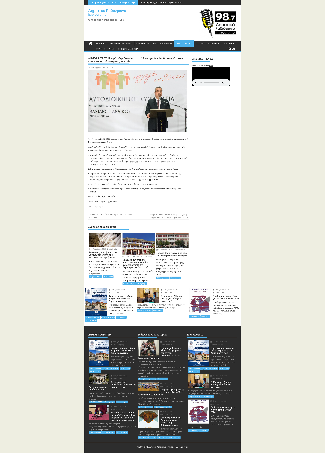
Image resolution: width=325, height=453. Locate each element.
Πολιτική (200, 44)
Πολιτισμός (228, 44)
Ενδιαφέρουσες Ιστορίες (147, 379)
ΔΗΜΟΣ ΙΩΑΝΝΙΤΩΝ (92, 317)
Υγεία (111, 49)
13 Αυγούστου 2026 (222, 290)
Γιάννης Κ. (112, 67)
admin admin (113, 249)
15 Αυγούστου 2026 (170, 290)
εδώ (211, 65)
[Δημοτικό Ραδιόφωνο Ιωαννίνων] (90, 43)
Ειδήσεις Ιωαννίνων (162, 44)
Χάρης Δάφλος (115, 293)
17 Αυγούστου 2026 (118, 290)
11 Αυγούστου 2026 (98, 249)
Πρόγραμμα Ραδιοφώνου (121, 44)
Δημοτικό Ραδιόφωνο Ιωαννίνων (107, 12)
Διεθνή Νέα (213, 44)
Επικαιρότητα (142, 44)
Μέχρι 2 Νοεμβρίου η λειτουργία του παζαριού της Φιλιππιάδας (111, 215)
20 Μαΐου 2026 (167, 411)
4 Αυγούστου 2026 (165, 250)
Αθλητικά (100, 49)
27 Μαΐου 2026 (167, 383)
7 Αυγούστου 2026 (120, 376)
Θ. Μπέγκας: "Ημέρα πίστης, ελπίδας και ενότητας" (163, 2)
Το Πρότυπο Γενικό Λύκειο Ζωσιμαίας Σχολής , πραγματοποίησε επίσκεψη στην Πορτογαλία (168, 215)
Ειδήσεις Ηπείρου (184, 44)
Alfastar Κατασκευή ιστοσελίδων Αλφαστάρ (168, 447)
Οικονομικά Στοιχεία (128, 49)
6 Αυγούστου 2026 (120, 406)
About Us (100, 44)
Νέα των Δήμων (91, 320)
